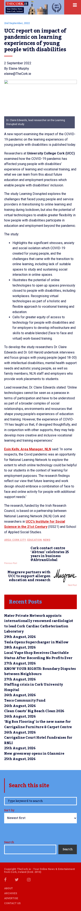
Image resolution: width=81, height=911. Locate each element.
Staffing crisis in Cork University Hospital (33, 687)
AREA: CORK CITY (15, 539)
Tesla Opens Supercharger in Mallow (36, 642)
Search (9, 842)
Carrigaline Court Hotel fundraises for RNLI (38, 740)
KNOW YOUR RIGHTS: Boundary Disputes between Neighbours (40, 672)
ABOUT (8, 888)
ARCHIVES (10, 893)
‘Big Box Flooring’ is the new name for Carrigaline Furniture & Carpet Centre (38, 724)
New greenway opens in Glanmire (34, 753)
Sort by (9, 810)
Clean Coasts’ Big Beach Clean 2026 (34, 711)
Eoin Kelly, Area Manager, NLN (27, 449)
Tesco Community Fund (24, 700)
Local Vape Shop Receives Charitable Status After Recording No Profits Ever (38, 656)
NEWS (46, 539)
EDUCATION (34, 539)
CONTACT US (12, 903)
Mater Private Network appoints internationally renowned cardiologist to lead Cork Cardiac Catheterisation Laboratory (38, 623)
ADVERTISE (11, 898)
